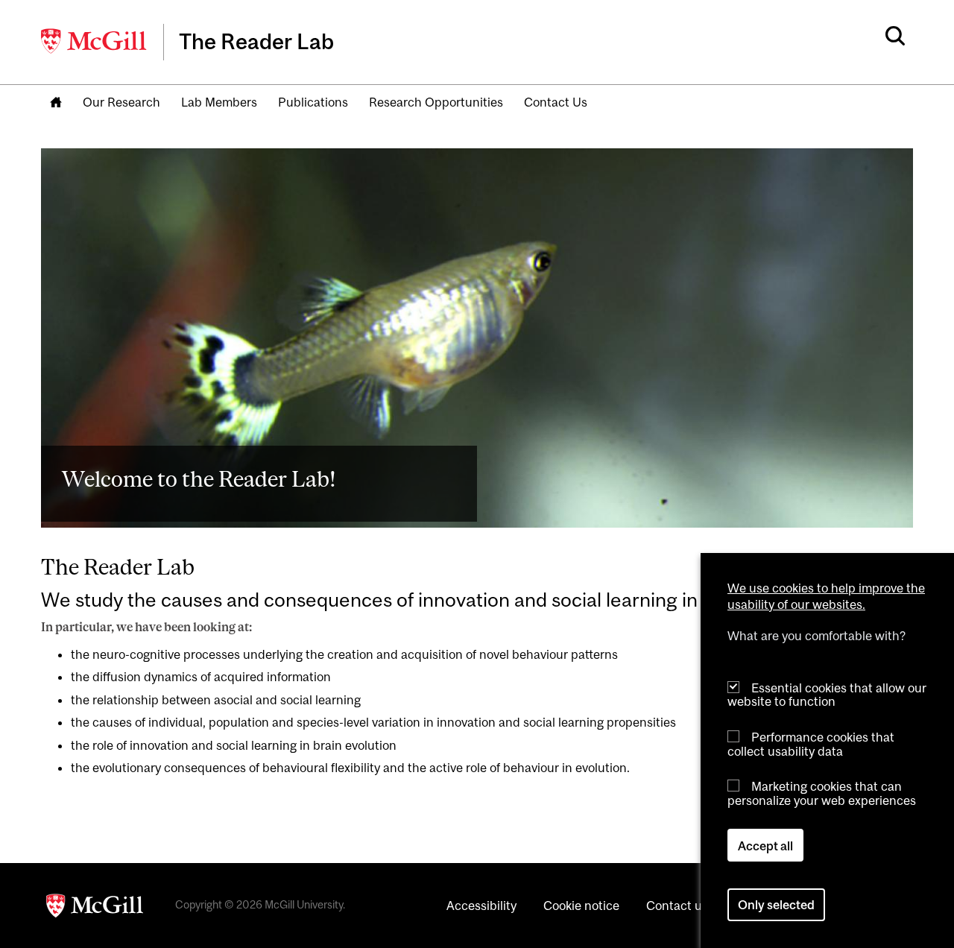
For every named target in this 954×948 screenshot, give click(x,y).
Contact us (677, 905)
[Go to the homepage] (56, 103)
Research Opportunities (436, 102)
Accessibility (481, 905)
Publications (313, 102)
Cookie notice (581, 905)
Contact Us (555, 102)
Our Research (121, 102)
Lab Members (219, 102)
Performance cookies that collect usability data (810, 743)
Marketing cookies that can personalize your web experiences (821, 793)
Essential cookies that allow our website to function (826, 694)
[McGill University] (94, 41)
